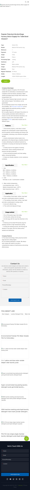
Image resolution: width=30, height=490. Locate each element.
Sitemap (20, 485)
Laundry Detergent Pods (17, 314)
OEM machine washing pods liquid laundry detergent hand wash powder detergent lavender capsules (15, 411)
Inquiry (5, 81)
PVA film (10, 119)
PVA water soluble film (17, 106)
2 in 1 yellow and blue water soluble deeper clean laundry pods (12, 361)
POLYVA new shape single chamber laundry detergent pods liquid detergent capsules (14, 435)
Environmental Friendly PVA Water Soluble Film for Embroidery (15, 337)
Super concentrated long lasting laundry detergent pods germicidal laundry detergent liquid (14, 386)
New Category (5, 314)
